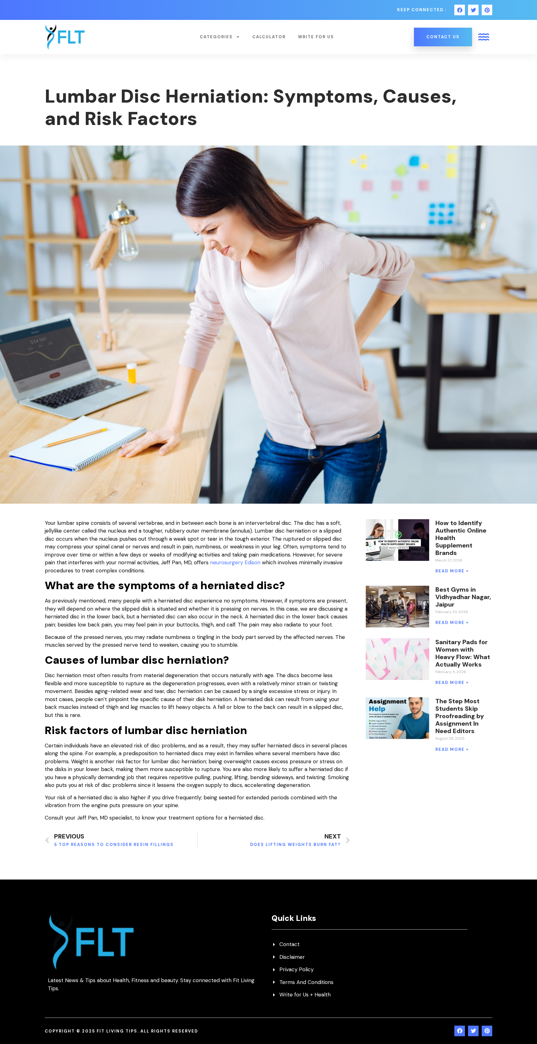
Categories (216, 36)
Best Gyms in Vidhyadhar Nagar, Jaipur (463, 596)
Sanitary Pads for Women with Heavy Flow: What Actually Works (462, 653)
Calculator (269, 36)
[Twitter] (473, 10)
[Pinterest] (487, 10)
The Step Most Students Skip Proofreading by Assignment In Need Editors (459, 716)
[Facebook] (459, 10)
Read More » (452, 571)
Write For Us (316, 36)
